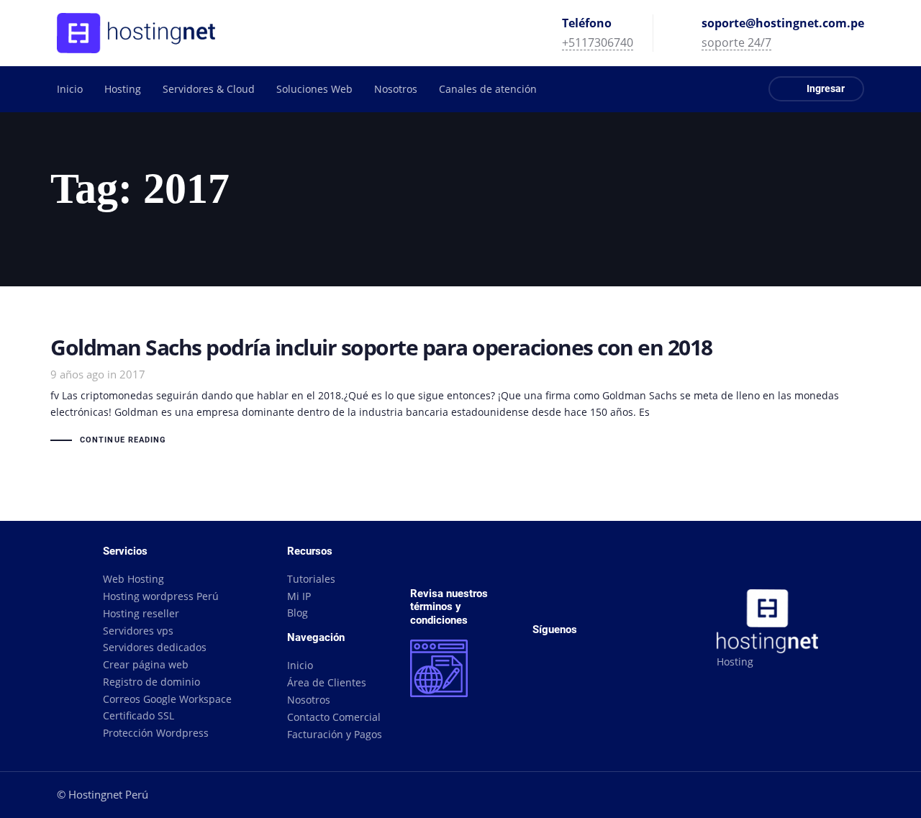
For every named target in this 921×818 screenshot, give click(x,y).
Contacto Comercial (334, 717)
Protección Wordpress (156, 733)
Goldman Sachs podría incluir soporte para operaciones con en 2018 (460, 393)
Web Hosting (133, 579)
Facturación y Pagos (334, 734)
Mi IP (299, 596)
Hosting (735, 661)
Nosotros (308, 699)
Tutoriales (311, 579)
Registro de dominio (151, 682)
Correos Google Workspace (167, 699)
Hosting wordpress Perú (161, 596)
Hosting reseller (141, 613)
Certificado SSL (138, 715)
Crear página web (146, 664)
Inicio (300, 665)
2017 (132, 374)
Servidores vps (138, 630)
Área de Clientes (326, 682)
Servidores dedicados (155, 647)
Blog (297, 612)
